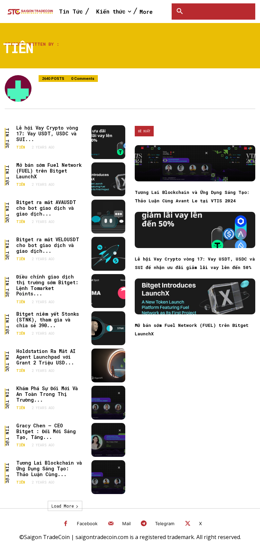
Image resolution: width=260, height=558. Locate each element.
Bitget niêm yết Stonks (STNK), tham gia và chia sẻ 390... (47, 320)
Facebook (87, 523)
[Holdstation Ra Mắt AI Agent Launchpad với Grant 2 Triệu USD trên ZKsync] (108, 365)
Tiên (20, 148)
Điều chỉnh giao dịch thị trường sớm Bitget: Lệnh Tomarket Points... (47, 285)
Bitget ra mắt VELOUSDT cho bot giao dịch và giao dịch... (47, 245)
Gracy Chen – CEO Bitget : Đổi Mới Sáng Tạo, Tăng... (46, 431)
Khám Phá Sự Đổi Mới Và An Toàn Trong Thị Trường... (47, 394)
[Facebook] (66, 524)
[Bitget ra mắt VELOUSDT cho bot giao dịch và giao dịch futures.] (108, 254)
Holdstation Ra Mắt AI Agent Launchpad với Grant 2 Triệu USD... (45, 357)
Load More (62, 506)
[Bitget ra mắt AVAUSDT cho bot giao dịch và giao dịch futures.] (108, 216)
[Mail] (111, 524)
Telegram (164, 523)
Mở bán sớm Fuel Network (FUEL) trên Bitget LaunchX (49, 171)
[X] (187, 524)
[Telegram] (144, 524)
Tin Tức (7, 138)
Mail (126, 523)
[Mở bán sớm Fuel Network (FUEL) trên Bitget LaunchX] (108, 179)
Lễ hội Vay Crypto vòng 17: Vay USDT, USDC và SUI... (47, 133)
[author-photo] (22, 88)
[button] (180, 11)
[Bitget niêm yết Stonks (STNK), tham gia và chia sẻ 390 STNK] (108, 328)
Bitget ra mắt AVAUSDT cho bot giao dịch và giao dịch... (46, 208)
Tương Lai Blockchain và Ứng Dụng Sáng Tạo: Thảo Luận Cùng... (49, 468)
